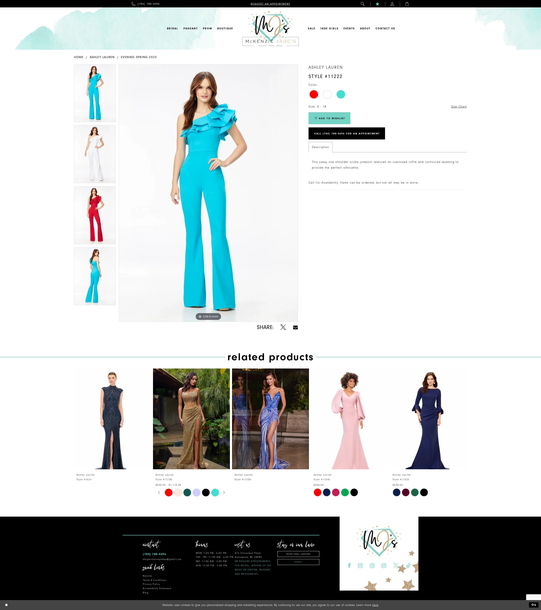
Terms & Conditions (154, 580)
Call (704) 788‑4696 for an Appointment (347, 133)
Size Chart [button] (459, 106)
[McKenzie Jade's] (270, 28)
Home (78, 57)
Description (320, 147)
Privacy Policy (151, 584)
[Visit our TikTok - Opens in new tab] (408, 566)
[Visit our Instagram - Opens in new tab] (360, 566)
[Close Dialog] (7, 605)
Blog (145, 592)
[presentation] (112, 418)
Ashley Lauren (102, 57)
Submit (298, 562)
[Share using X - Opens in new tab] (283, 327)
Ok (533, 605)
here (375, 605)
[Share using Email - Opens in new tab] (295, 327)
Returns (147, 576)
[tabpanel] (95, 94)
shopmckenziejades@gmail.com (162, 559)
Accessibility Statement (157, 588)
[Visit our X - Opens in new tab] (396, 566)
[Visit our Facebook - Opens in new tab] (349, 566)
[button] (362, 3)
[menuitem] (145, 3)
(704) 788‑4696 (154, 554)
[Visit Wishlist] (377, 3)
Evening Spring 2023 (139, 57)
